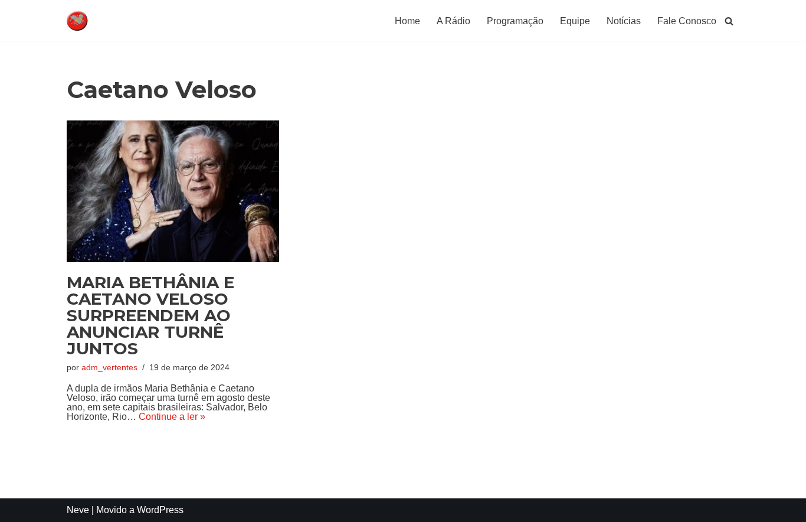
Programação (515, 21)
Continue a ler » (172, 417)
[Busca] (729, 21)
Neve (78, 510)
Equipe (575, 21)
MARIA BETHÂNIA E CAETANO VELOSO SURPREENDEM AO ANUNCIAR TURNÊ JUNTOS (150, 315)
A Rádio (453, 21)
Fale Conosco (686, 21)
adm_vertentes (109, 367)
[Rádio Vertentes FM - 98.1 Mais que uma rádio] (102, 21)
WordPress (160, 510)
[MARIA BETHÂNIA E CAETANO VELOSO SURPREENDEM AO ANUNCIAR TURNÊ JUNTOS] (173, 191)
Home (407, 21)
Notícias (624, 21)
